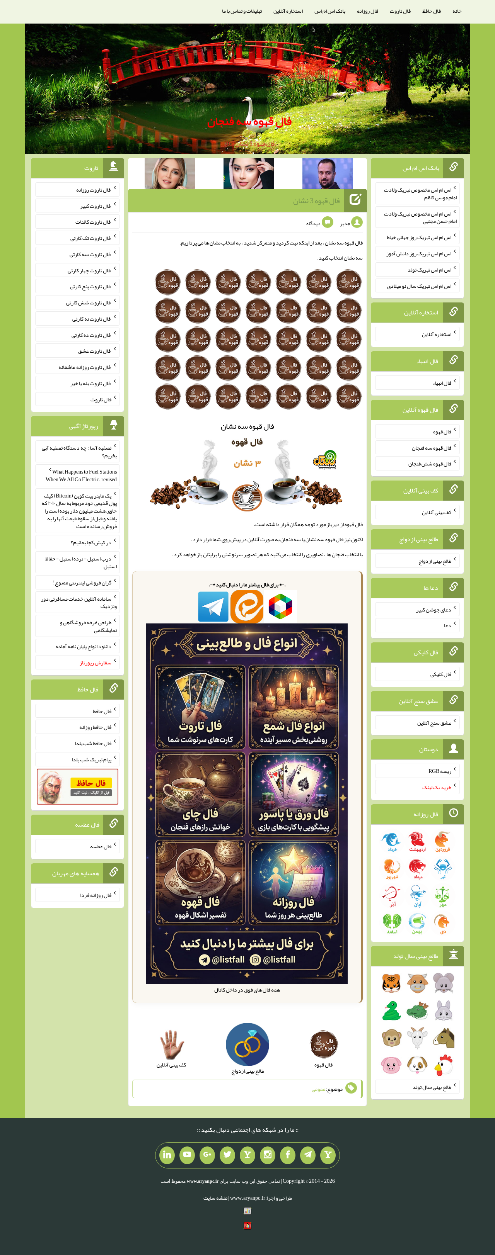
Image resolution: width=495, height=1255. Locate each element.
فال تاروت (400, 10)
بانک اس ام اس (329, 10)
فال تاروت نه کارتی (91, 318)
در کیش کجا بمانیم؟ (91, 542)
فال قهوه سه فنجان (249, 120)
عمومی (319, 1088)
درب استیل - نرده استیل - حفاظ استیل (81, 562)
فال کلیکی (440, 674)
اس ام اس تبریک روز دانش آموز (418, 253)
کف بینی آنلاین (436, 512)
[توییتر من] (227, 1155)
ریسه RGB (439, 771)
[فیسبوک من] (287, 1155)
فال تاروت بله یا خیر (90, 383)
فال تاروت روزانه (93, 189)
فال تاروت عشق (94, 350)
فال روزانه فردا (95, 895)
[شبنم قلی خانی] (170, 175)
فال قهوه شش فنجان (429, 463)
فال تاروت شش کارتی (88, 302)
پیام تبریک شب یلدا (91, 759)
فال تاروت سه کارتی (90, 254)
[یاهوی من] (328, 1155)
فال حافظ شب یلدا (93, 743)
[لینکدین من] (167, 1155)
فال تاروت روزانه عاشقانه (84, 367)
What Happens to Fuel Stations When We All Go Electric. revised (81, 475)
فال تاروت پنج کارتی (90, 286)
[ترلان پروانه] (249, 175)
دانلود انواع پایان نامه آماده (83, 646)
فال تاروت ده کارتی (91, 334)
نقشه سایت (215, 1197)
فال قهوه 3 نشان (316, 200)
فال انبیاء (442, 382)
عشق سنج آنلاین (434, 722)
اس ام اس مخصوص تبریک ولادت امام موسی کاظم (420, 193)
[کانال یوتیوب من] (187, 1155)
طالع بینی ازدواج (434, 560)
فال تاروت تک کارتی (90, 238)
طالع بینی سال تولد (432, 1086)
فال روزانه (367, 10)
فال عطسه (100, 846)
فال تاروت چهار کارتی (89, 270)
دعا (447, 625)
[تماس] (247, 1155)
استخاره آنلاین (288, 10)
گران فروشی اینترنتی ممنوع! (82, 582)
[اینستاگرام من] (267, 1155)
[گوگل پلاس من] (207, 1155)
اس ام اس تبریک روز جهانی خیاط (419, 237)
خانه (457, 10)
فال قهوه (442, 431)
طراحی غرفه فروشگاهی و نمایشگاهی (88, 626)
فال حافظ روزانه (95, 727)
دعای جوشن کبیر (433, 609)
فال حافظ (431, 10)
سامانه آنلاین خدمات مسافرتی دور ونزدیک (79, 602)
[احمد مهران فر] (327, 175)
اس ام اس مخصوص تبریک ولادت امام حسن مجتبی (420, 217)
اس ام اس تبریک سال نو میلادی (419, 285)
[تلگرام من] (308, 1155)
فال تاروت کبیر (95, 205)
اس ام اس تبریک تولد (429, 269)
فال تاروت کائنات (93, 221)
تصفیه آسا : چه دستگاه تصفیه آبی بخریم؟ (79, 451)
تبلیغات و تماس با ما (242, 10)
